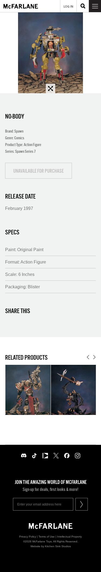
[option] (50, 52)
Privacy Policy (27, 536)
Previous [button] (88, 357)
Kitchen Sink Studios (58, 546)
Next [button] (94, 357)
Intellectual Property (69, 536)
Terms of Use (47, 536)
